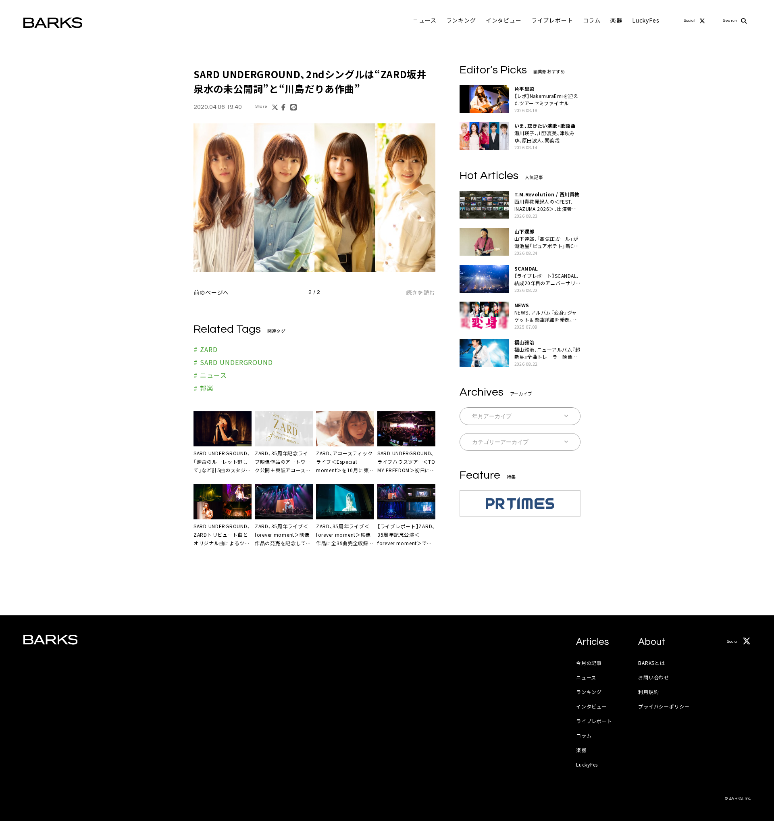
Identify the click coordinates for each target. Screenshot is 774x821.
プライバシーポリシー (663, 706)
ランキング (461, 20)
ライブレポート (552, 20)
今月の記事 (589, 662)
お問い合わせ (653, 677)
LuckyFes (646, 20)
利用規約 (648, 691)
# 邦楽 (204, 388)
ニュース (424, 20)
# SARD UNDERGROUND (233, 362)
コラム (592, 20)
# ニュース (210, 375)
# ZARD (206, 349)
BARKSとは (651, 662)
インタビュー (504, 20)
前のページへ (211, 292)
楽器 (616, 20)
